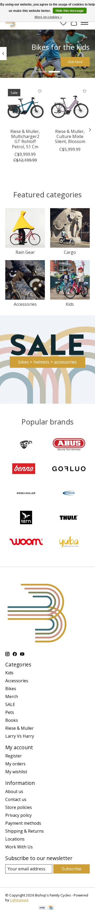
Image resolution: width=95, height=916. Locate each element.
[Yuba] (69, 542)
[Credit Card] (51, 908)
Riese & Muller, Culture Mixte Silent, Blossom (70, 136)
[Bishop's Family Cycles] (10, 22)
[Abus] (69, 445)
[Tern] (26, 518)
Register (13, 756)
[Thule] (69, 518)
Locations (15, 839)
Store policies (18, 807)
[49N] (26, 445)
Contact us (15, 799)
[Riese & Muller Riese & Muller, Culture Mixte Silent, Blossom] (70, 106)
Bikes (10, 688)
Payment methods (23, 823)
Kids (70, 304)
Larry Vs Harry (19, 736)
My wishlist (16, 772)
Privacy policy (18, 815)
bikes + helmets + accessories (47, 362)
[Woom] (26, 542)
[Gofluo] (69, 469)
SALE (10, 704)
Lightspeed (19, 900)
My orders (15, 764)
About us (14, 791)
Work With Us (19, 847)
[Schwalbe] (69, 493)
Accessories (25, 304)
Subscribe (71, 869)
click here (75, 61)
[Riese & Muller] (26, 493)
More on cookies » (48, 17)
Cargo (70, 252)
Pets (9, 712)
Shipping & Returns (24, 831)
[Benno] (26, 469)
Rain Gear (25, 252)
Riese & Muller (19, 728)
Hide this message (70, 11)
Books (11, 720)
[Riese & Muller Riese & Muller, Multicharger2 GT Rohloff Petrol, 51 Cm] (25, 106)
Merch (11, 696)
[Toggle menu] (84, 22)
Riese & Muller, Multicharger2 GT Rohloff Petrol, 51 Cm (25, 139)
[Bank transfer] (42, 908)
